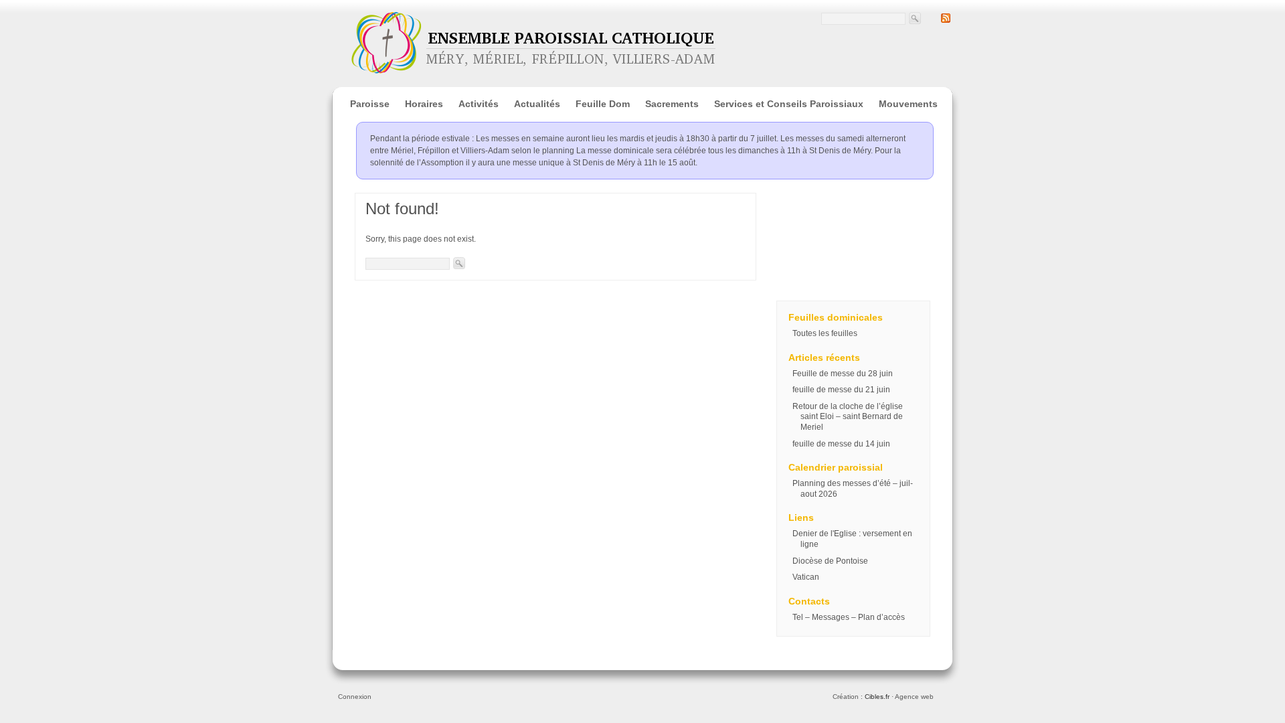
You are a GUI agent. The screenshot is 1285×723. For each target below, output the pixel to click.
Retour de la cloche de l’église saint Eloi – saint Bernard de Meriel (847, 417)
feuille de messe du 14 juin (841, 444)
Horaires (424, 103)
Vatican (805, 577)
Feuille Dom (603, 103)
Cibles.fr (877, 696)
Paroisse (370, 103)
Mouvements (908, 103)
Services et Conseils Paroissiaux (788, 103)
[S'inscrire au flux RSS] (945, 20)
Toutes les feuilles (824, 333)
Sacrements (672, 103)
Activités (478, 103)
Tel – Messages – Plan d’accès (848, 617)
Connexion (354, 696)
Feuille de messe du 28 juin (842, 373)
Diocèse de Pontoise (830, 561)
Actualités (537, 103)
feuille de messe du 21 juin (841, 389)
